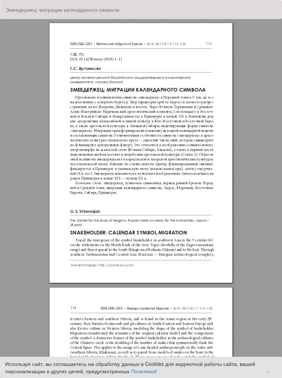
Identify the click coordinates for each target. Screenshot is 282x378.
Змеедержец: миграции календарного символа (62, 9)
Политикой (144, 371)
